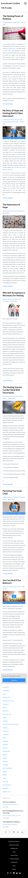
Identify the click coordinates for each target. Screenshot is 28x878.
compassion (6, 734)
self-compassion (20, 497)
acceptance (6, 704)
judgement (5, 788)
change (4, 717)
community (6, 731)
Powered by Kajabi (14, 845)
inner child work (7, 785)
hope (18, 22)
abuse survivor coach (8, 700)
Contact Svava (14, 855)
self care (16, 804)
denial (4, 737)
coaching (5, 727)
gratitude (5, 761)
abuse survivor (6, 119)
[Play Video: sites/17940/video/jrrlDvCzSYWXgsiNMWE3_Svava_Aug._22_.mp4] (14, 507)
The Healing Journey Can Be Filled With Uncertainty (12, 390)
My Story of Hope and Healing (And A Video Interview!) (13, 113)
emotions (5, 748)
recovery (16, 211)
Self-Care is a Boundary (9, 802)
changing (5, 22)
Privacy (14, 869)
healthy (5, 775)
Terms (14, 865)
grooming (5, 764)
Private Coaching (14, 858)
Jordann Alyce (11, 48)
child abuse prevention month (10, 724)
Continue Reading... (8, 104)
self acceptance (15, 299)
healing (15, 22)
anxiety (5, 707)
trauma (5, 499)
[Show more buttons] (24, 138)
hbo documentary (7, 768)
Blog (14, 852)
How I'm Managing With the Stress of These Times (13, 812)
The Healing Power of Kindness (11, 822)
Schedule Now (14, 848)
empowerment (6, 211)
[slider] (14, 138)
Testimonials (14, 862)
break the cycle (15, 119)
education (5, 744)
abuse (4, 694)
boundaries (5, 711)
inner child (13, 497)
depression (5, 586)
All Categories (6, 690)
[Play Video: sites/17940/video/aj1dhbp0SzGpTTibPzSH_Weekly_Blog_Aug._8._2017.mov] (14, 596)
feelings (10, 22)
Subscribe (14, 680)
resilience (21, 211)
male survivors (6, 791)
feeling (4, 754)
